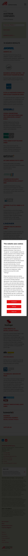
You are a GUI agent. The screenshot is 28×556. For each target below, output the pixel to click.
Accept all (14, 301)
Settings (14, 306)
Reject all (14, 311)
